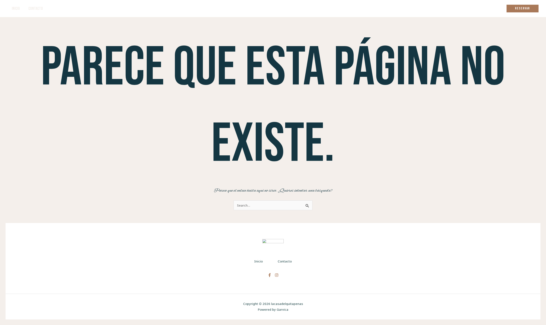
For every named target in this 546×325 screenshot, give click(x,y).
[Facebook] (270, 275)
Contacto (35, 8)
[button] (523, 8)
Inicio (16, 8)
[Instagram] (277, 275)
